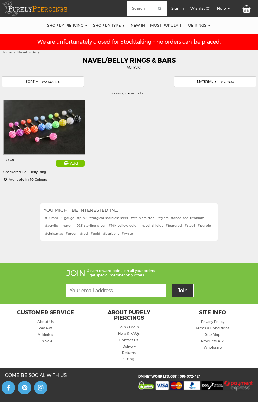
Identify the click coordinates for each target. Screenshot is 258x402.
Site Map (212, 334)
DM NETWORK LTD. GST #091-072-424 (169, 376)
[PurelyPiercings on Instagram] (40, 387)
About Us (45, 322)
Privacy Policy (212, 322)
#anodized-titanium (187, 218)
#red (84, 233)
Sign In (177, 8)
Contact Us (128, 340)
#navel (66, 225)
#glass (163, 218)
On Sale (45, 341)
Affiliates (45, 334)
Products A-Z (212, 341)
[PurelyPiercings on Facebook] (8, 387)
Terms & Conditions (212, 328)
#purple (204, 225)
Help (221, 8)
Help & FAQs (129, 333)
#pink (82, 218)
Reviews (45, 328)
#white (127, 233)
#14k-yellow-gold (123, 225)
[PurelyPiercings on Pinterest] (24, 387)
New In (138, 25)
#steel (190, 225)
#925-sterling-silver (90, 225)
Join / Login (129, 327)
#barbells (111, 233)
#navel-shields (151, 225)
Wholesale (213, 347)
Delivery (129, 346)
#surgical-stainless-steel (108, 218)
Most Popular (165, 25)
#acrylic (51, 225)
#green (71, 233)
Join (183, 290)
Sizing (128, 359)
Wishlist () (200, 8)
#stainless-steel (143, 218)
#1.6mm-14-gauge (59, 218)
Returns (129, 353)
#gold (95, 233)
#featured (174, 225)
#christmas (54, 233)
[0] (245, 8)
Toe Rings (196, 25)
